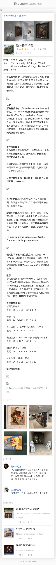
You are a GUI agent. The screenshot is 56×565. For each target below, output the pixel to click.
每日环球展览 (9, 15)
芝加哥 (22, 15)
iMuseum (34, 561)
